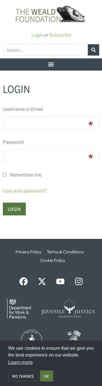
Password (13, 142)
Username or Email (23, 109)
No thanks (23, 376)
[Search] (93, 50)
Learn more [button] (20, 362)
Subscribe (60, 34)
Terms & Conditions (65, 251)
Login (37, 34)
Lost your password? (24, 190)
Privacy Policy (28, 251)
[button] (51, 64)
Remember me (25, 174)
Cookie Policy (52, 260)
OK (46, 376)
